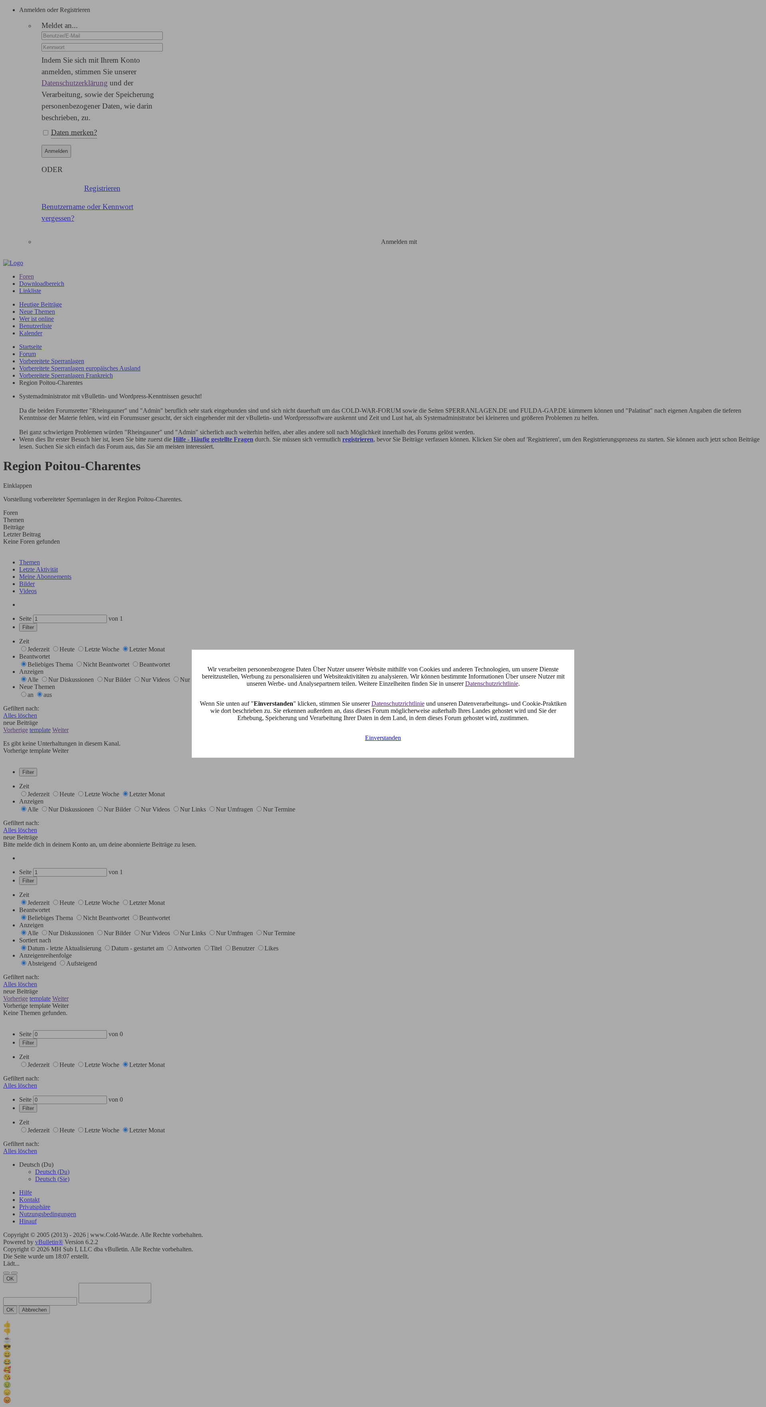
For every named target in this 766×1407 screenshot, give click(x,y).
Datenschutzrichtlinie (491, 683)
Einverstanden (383, 737)
